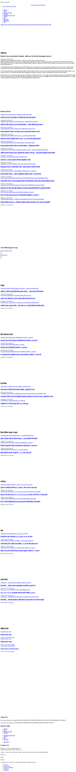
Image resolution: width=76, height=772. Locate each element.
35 (12, 392)
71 (12, 176)
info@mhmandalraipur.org (10, 757)
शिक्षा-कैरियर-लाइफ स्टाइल (9, 15)
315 (12, 539)
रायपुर (5, 11)
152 (12, 448)
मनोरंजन (5, 17)
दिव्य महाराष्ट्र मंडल (8, 13)
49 (12, 301)
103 (12, 343)
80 (12, 169)
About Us (6, 764)
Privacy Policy (7, 766)
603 (12, 497)
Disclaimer (6, 768)
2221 (12, 588)
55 (12, 134)
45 (12, 406)
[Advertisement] (38, 35)
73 (12, 162)
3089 (13, 644)
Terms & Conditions (8, 767)
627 (12, 553)
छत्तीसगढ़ (5, 10)
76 (12, 205)
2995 (13, 651)
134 (12, 350)
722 (12, 504)
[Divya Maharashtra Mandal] (38, 5)
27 (12, 294)
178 (12, 141)
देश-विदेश (5, 14)
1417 (12, 595)
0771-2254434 (10, 754)
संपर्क (5, 22)
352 (12, 546)
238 (12, 455)
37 (12, 127)
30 (12, 308)
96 (12, 183)
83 (12, 357)
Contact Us (6, 770)
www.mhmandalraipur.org (11, 759)
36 (12, 399)
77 (12, 120)
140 (12, 441)
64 (11, 148)
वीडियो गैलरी (6, 21)
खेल (4, 18)
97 (12, 198)
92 (12, 155)
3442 (13, 637)
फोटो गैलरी (6, 19)
